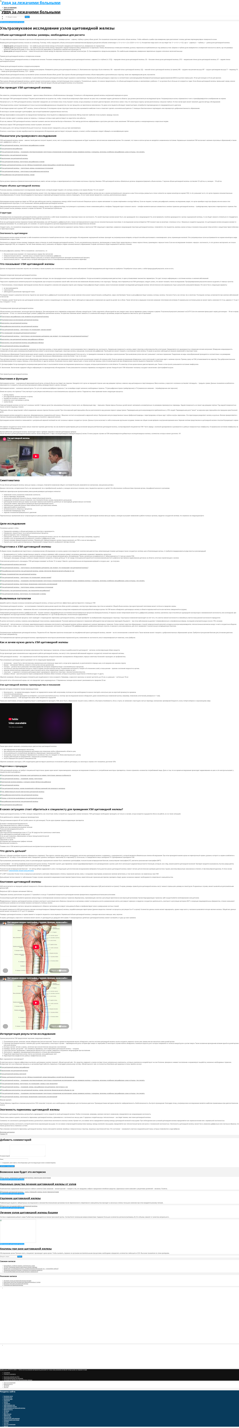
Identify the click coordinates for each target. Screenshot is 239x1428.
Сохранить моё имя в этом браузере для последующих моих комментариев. (29, 1163)
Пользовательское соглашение (13, 1378)
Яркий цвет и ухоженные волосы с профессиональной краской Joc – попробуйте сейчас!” (31, 1268)
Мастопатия (7, 1414)
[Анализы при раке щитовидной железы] (18, 1242)
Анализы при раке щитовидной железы (26, 1248)
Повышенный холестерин (11, 1420)
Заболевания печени (10, 1406)
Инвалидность (8, 1384)
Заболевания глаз (9, 1405)
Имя (1, 1159)
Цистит (6, 1426)
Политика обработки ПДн (11, 1377)
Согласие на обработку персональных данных (18, 1380)
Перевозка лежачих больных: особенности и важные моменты (23, 1270)
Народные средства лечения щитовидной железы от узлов (38, 1184)
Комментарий (5, 1156)
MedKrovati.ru (4, 1370)
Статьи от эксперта (10, 1374)
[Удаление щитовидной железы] (29, 1192)
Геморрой (7, 1400)
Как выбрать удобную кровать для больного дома (19, 1265)
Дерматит (7, 1403)
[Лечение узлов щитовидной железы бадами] (18, 1206)
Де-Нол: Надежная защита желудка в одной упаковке (20, 1267)
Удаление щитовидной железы (20, 1198)
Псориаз (6, 1421)
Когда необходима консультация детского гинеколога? (21, 1271)
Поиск (27, 17)
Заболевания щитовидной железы (12, 22)
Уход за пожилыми (10, 7)
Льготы (6, 1387)
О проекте (7, 1372)
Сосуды (6, 1423)
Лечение (6, 1385)
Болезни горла (8, 1396)
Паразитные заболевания (12, 1418)
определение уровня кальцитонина (21, 871)
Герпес (6, 1402)
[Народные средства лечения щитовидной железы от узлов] (25, 1178)
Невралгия (7, 1415)
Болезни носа (8, 1397)
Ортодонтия (7, 1417)
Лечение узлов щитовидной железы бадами (29, 1212)
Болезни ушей (8, 1399)
